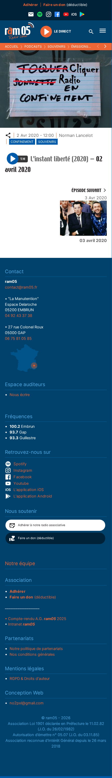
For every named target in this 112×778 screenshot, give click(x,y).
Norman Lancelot (76, 135)
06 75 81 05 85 (18, 338)
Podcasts (33, 46)
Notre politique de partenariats (36, 648)
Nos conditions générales (32, 654)
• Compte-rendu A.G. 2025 (35, 618)
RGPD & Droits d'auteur (30, 678)
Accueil (11, 46)
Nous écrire (20, 394)
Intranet (21, 624)
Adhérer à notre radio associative (41, 525)
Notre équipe (20, 563)
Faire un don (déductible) (36, 538)
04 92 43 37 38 (18, 315)
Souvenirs (56, 46)
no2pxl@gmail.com (27, 703)
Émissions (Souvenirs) (90, 46)
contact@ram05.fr (21, 287)
